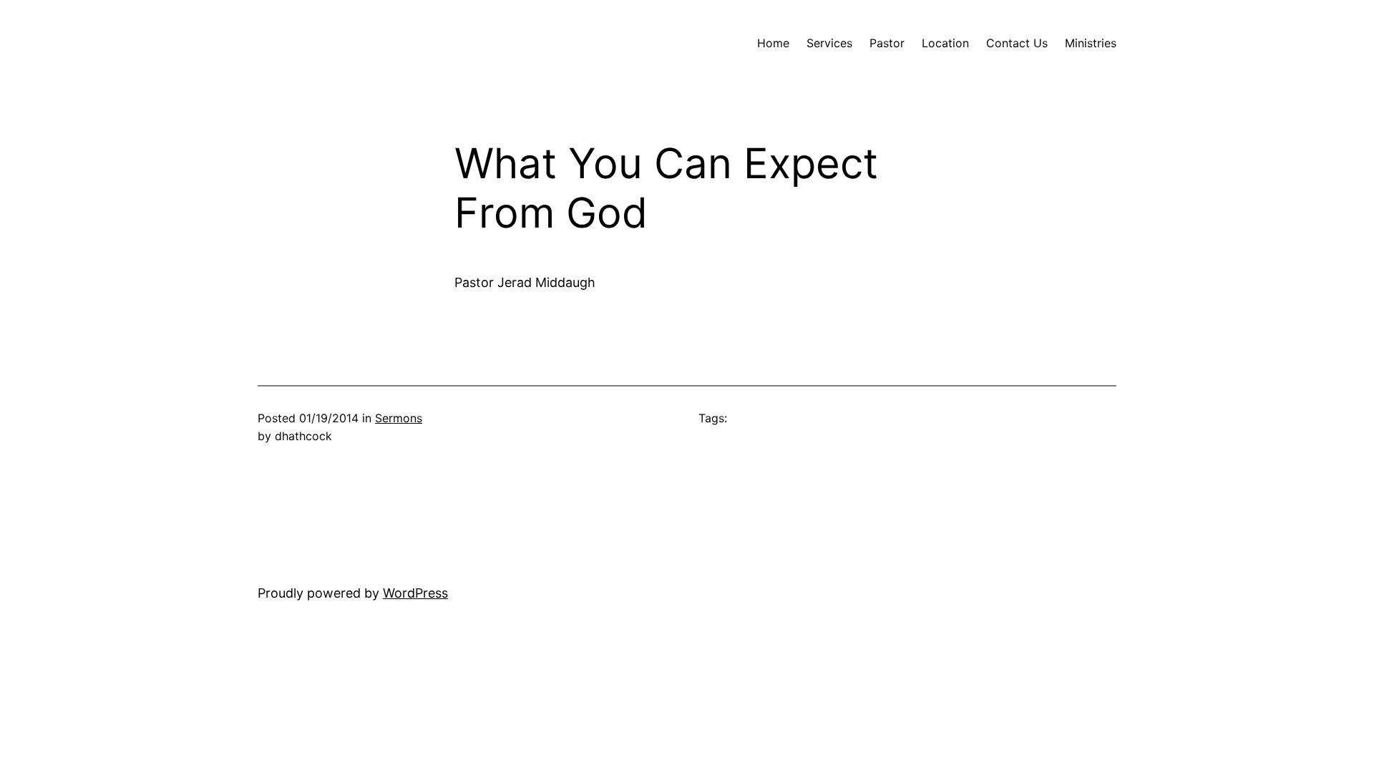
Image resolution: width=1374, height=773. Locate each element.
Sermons (398, 418)
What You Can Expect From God (666, 188)
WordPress (415, 593)
